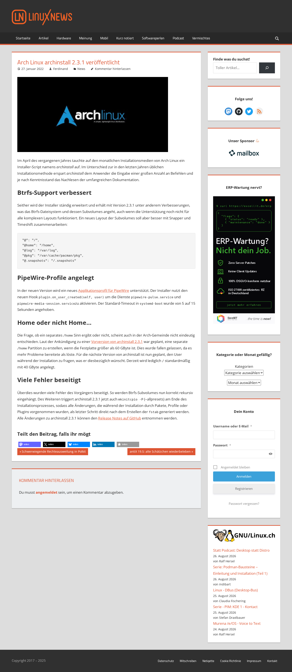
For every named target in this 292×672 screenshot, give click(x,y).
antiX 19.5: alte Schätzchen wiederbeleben (160, 452)
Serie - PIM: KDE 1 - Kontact (235, 606)
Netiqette (208, 661)
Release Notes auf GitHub (119, 418)
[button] (29, 444)
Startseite (23, 38)
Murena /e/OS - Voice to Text (237, 623)
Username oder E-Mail (232, 426)
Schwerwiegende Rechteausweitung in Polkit (54, 452)
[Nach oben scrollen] (285, 665)
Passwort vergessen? (244, 503)
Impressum (254, 661)
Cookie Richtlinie (230, 661)
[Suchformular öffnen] (277, 38)
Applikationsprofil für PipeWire (103, 290)
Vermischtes (201, 38)
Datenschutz (166, 661)
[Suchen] (267, 67)
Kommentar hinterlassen (113, 69)
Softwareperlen (153, 38)
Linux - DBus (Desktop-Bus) (235, 590)
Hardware (64, 38)
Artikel (44, 38)
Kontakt (272, 661)
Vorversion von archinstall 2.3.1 (117, 341)
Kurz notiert (125, 38)
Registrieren (244, 488)
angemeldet (46, 492)
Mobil (104, 38)
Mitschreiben (188, 661)
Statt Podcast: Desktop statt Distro (241, 550)
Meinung (85, 38)
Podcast (178, 38)
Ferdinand (60, 69)
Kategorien (244, 366)
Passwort (222, 445)
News (81, 69)
